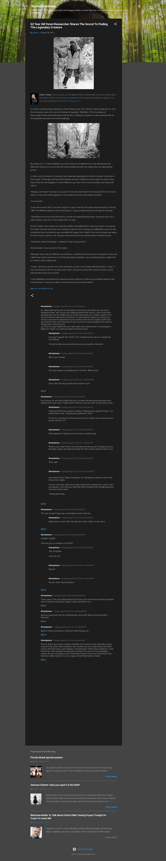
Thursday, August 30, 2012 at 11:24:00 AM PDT (77, 579)
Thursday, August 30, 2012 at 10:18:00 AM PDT (69, 611)
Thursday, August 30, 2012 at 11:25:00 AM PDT (69, 627)
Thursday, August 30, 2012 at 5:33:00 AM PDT (69, 509)
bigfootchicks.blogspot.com (68, 101)
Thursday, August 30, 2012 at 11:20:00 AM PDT (77, 380)
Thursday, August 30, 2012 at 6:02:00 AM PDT (77, 518)
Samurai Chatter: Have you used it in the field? (55, 785)
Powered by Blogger (84, 849)
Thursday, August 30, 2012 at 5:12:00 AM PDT (77, 443)
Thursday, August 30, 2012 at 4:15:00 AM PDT (69, 397)
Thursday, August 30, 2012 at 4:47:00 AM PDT (77, 407)
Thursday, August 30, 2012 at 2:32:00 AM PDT (69, 306)
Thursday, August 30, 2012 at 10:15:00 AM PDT (77, 565)
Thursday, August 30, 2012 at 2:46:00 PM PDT (69, 640)
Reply (43, 391)
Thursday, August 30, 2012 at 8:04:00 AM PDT (69, 535)
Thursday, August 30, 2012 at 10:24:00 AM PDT (77, 471)
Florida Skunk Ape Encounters (46, 757)
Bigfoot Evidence (44, 6)
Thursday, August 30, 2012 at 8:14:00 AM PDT (77, 353)
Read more (111, 776)
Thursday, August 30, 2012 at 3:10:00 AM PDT (77, 333)
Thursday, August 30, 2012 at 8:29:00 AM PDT (77, 548)
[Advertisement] (132, 58)
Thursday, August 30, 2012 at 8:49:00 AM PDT (69, 596)
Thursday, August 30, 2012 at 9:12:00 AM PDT (77, 367)
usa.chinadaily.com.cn (43, 288)
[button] (115, 24)
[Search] (139, 7)
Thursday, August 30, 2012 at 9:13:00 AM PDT (77, 458)
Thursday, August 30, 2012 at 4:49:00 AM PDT (77, 430)
